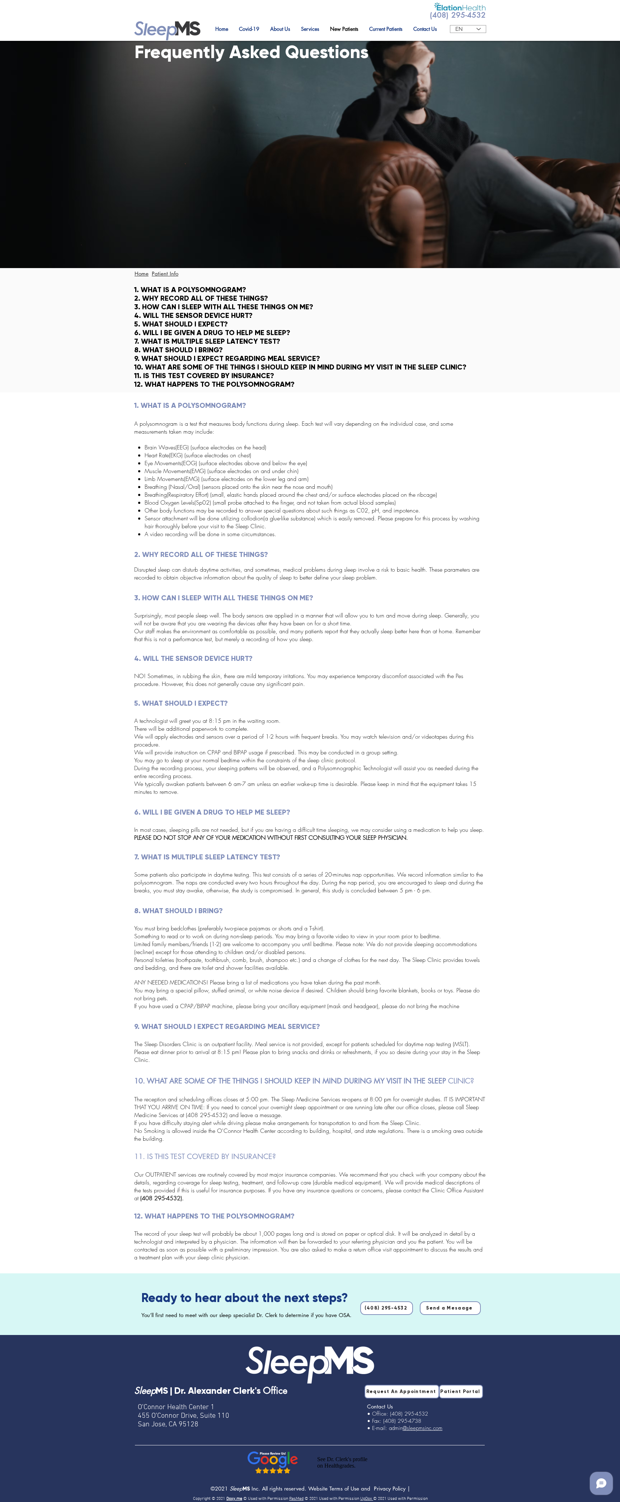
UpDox (366, 1498)
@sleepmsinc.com (422, 1428)
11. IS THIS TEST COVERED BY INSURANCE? (204, 375)
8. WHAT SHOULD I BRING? (178, 349)
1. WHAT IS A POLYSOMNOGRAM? (190, 289)
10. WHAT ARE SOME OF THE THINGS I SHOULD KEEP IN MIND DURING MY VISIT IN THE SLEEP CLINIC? (300, 367)
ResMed (296, 1498)
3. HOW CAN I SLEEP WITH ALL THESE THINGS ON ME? (223, 306)
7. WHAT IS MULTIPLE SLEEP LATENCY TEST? (207, 341)
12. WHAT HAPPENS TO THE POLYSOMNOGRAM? (214, 384)
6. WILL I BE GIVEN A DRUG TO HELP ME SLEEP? (212, 332)
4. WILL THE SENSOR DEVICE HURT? (193, 315)
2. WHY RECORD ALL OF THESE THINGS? (201, 298)
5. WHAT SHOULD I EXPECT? (181, 324)
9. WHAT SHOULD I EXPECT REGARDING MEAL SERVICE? (227, 358)
